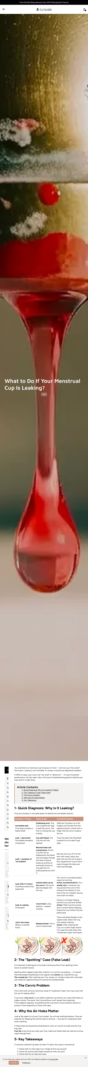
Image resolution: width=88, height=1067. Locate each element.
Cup (44, 394)
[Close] (86, 1058)
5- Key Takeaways (29, 800)
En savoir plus (53, 1059)
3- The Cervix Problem (31, 795)
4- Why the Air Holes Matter (33, 798)
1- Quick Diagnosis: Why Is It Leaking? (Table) (40, 790)
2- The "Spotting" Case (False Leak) (36, 793)
